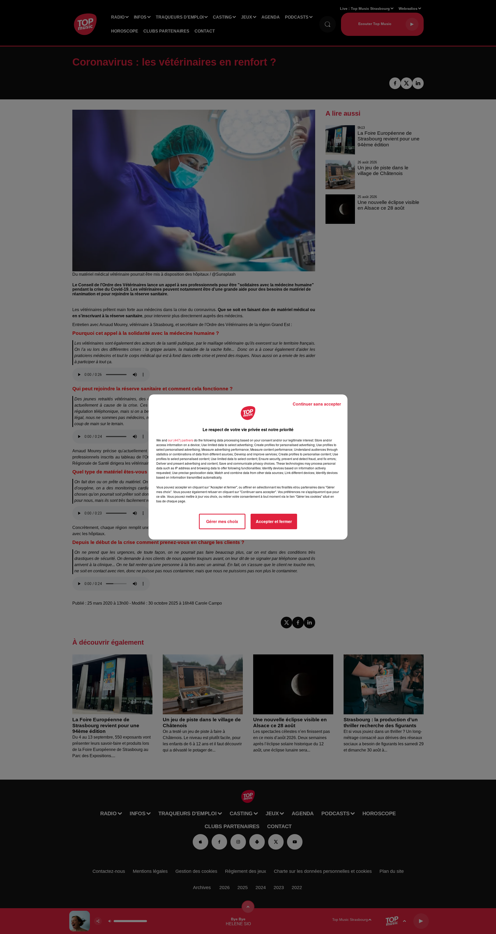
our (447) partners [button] (180, 440)
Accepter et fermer (274, 521)
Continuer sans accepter (317, 404)
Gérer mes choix (222, 521)
